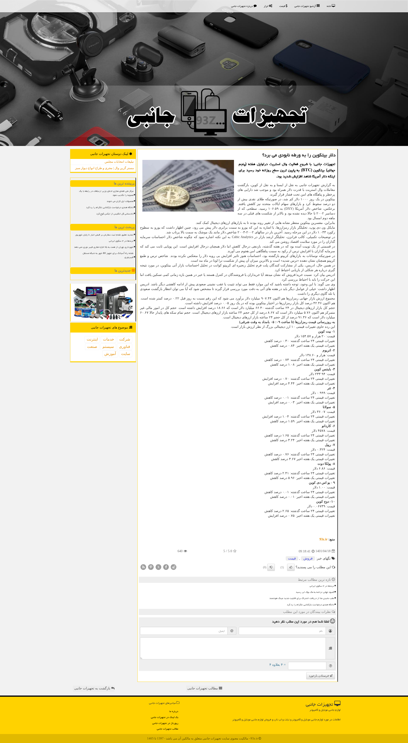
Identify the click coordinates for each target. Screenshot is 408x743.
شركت (124, 339)
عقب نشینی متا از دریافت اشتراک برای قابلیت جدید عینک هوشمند (301, 598)
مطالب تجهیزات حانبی (203, 688)
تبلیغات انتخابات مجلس (119, 161)
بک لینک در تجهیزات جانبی (164, 717)
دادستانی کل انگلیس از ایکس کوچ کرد (114, 213)
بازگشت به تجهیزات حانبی (92, 688)
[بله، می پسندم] (291, 567)
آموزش (110, 354)
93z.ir (323, 539)
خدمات (108, 339)
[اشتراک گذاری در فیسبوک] (166, 566)
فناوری (124, 347)
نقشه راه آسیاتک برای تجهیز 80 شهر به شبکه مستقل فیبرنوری (108, 255)
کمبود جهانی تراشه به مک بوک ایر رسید (315, 592)
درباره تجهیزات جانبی (242, 6)
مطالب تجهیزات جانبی (167, 728)
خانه (329, 6)
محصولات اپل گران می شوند (120, 201)
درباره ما (173, 711)
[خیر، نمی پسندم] (271, 567)
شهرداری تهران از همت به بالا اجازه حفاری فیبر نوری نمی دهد (103, 247)
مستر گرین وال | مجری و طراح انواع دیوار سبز (104, 168)
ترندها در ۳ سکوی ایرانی (322, 586)
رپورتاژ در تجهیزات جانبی (165, 723)
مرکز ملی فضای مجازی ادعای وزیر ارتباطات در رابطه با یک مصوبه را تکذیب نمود (106, 193)
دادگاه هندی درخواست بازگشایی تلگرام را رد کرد (310, 604)
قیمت (282, 6)
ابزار (266, 6)
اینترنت (92, 339)
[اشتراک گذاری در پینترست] (151, 566)
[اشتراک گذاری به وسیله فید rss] (143, 566)
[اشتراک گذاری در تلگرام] (173, 566)
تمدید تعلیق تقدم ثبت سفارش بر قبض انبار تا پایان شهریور (104, 234)
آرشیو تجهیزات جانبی (305, 6)
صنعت (92, 347)
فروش (308, 558)
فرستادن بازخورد (319, 675)
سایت (125, 354)
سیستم (108, 347)
